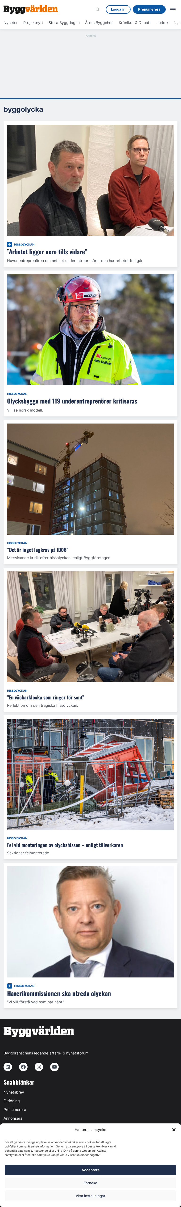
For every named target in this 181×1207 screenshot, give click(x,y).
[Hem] (31, 9)
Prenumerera (15, 1109)
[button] (174, 1129)
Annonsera (13, 1118)
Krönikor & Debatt (135, 22)
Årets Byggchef (99, 22)
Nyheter (11, 22)
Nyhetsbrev (14, 1092)
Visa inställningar (90, 1196)
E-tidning (12, 1100)
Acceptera (91, 1170)
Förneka (90, 1183)
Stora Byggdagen (64, 22)
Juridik (162, 22)
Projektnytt (33, 22)
